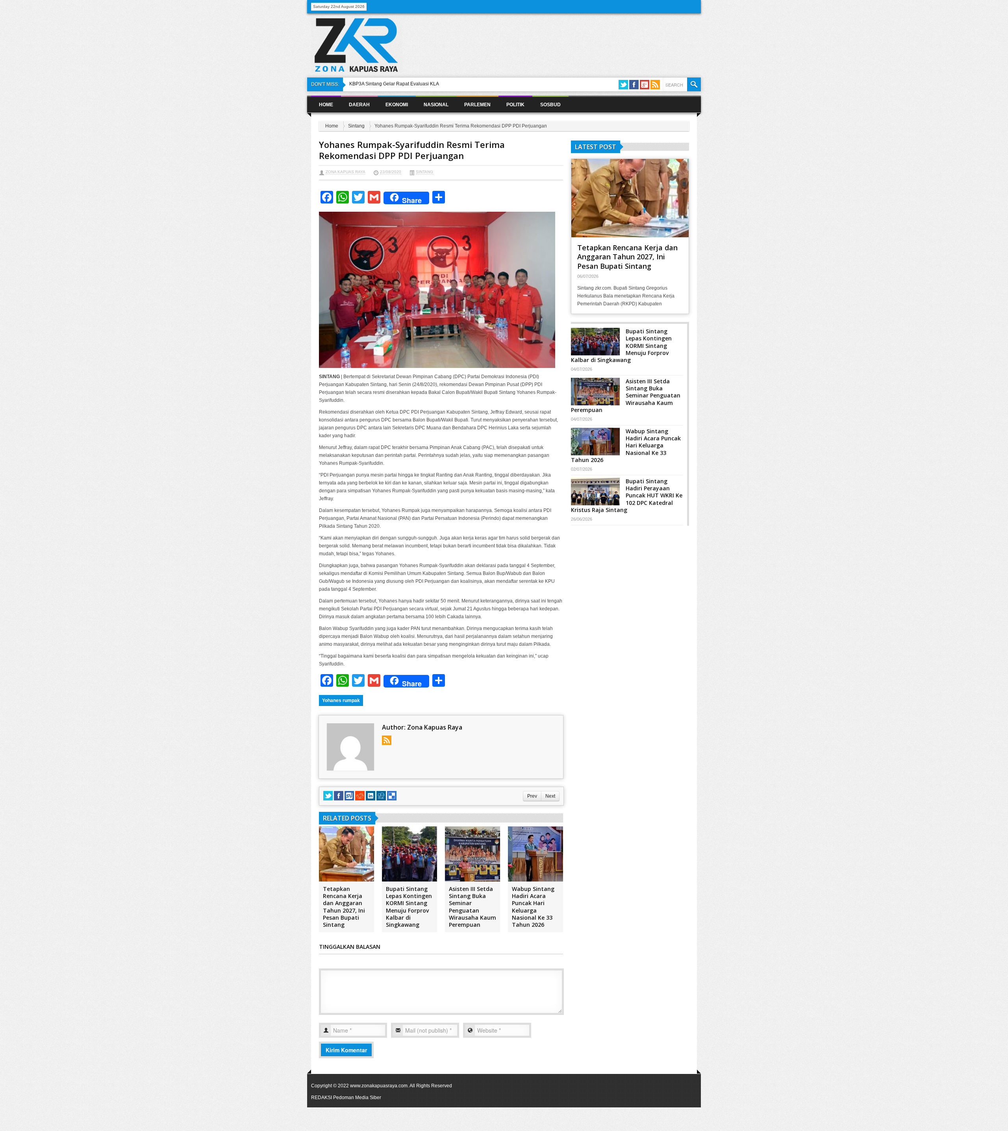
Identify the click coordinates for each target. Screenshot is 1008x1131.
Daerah (359, 104)
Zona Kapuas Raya (345, 172)
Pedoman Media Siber (357, 1097)
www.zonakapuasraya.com (379, 1085)
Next (550, 796)
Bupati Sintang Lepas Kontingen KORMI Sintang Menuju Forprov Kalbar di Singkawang (409, 906)
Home (326, 104)
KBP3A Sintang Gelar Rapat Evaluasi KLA (394, 84)
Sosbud (550, 104)
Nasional (436, 104)
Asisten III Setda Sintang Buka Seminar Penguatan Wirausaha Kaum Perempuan (472, 906)
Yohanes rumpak (341, 700)
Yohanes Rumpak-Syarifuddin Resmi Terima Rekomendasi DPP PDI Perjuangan (412, 150)
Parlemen (477, 104)
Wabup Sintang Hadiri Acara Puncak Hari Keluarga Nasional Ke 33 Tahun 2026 (533, 906)
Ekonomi (396, 104)
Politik (515, 104)
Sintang (356, 126)
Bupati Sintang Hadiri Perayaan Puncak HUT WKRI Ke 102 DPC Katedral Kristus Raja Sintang (626, 495)
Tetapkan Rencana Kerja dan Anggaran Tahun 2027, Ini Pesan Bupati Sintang (344, 906)
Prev (532, 796)
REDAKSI (321, 1097)
